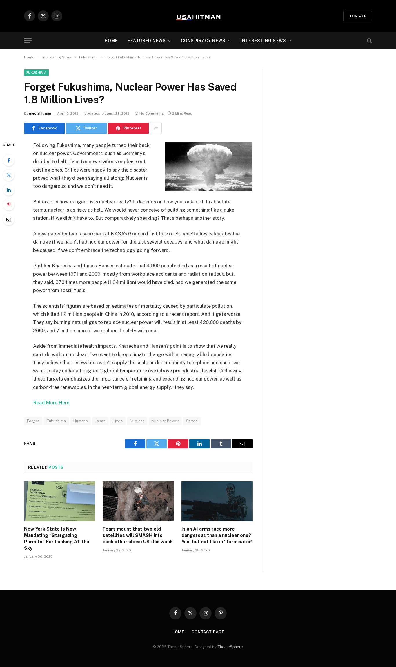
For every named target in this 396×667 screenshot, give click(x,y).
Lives (118, 421)
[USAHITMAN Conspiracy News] (198, 16)
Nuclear (137, 421)
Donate (357, 16)
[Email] (8, 219)
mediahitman (40, 113)
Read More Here (51, 402)
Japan (100, 421)
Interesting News (263, 40)
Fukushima (36, 72)
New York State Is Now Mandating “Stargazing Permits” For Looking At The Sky (56, 538)
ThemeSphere (230, 647)
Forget (33, 421)
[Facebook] (8, 160)
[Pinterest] (8, 204)
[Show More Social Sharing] (156, 128)
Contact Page (208, 632)
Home (111, 40)
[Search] (369, 40)
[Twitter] (8, 175)
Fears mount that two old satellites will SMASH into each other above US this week (138, 535)
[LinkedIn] (8, 190)
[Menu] (28, 40)
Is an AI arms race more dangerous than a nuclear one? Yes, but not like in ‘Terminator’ (216, 535)
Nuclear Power (165, 421)
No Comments (151, 113)
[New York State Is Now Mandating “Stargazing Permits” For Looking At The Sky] (59, 501)
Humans (80, 421)
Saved (192, 421)
